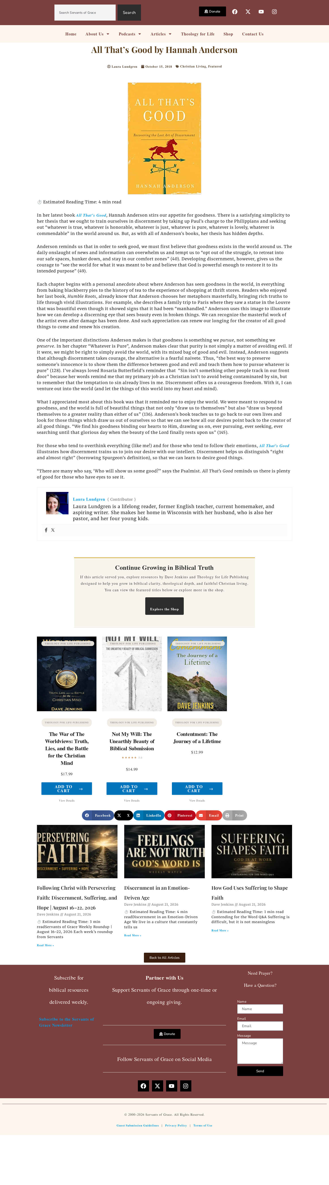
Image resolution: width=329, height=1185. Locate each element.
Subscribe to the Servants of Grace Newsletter (66, 1022)
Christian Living (193, 66)
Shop (228, 34)
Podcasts (127, 34)
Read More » (45, 945)
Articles (158, 34)
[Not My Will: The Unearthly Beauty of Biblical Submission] (132, 674)
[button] (98, 815)
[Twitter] (53, 530)
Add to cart (69, 789)
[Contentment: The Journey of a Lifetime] (197, 674)
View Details (67, 800)
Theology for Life (198, 34)
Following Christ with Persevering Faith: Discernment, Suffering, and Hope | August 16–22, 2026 (77, 897)
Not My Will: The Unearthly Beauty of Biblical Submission (131, 741)
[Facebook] (46, 530)
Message (244, 1035)
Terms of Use (202, 1125)
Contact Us (253, 34)
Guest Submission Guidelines (138, 1125)
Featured (215, 66)
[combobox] (85, 12)
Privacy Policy (176, 1125)
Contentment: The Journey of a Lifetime (197, 737)
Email (241, 1018)
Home (71, 34)
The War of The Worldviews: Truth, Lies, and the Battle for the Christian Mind (67, 748)
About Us (94, 34)
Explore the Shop (164, 609)
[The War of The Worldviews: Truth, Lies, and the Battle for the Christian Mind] (66, 674)
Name (241, 1001)
